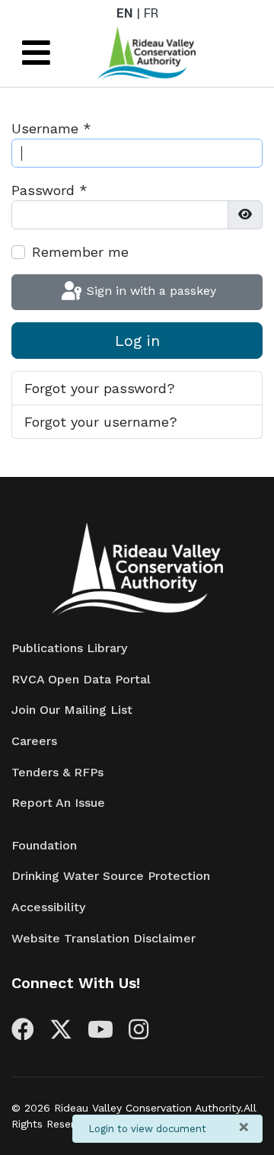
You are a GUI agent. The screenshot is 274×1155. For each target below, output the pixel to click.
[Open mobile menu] (36, 54)
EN (124, 13)
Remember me (80, 252)
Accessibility (48, 907)
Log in (137, 340)
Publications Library (69, 648)
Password (49, 190)
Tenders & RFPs (57, 772)
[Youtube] (100, 1033)
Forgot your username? (100, 422)
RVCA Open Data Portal (81, 679)
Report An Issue (58, 802)
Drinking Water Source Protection (110, 876)
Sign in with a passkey (149, 290)
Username (51, 128)
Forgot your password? (99, 388)
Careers (34, 741)
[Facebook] (22, 1033)
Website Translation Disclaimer (103, 938)
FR (151, 13)
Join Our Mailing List (71, 709)
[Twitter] (60, 1033)
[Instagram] (138, 1033)
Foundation (44, 845)
